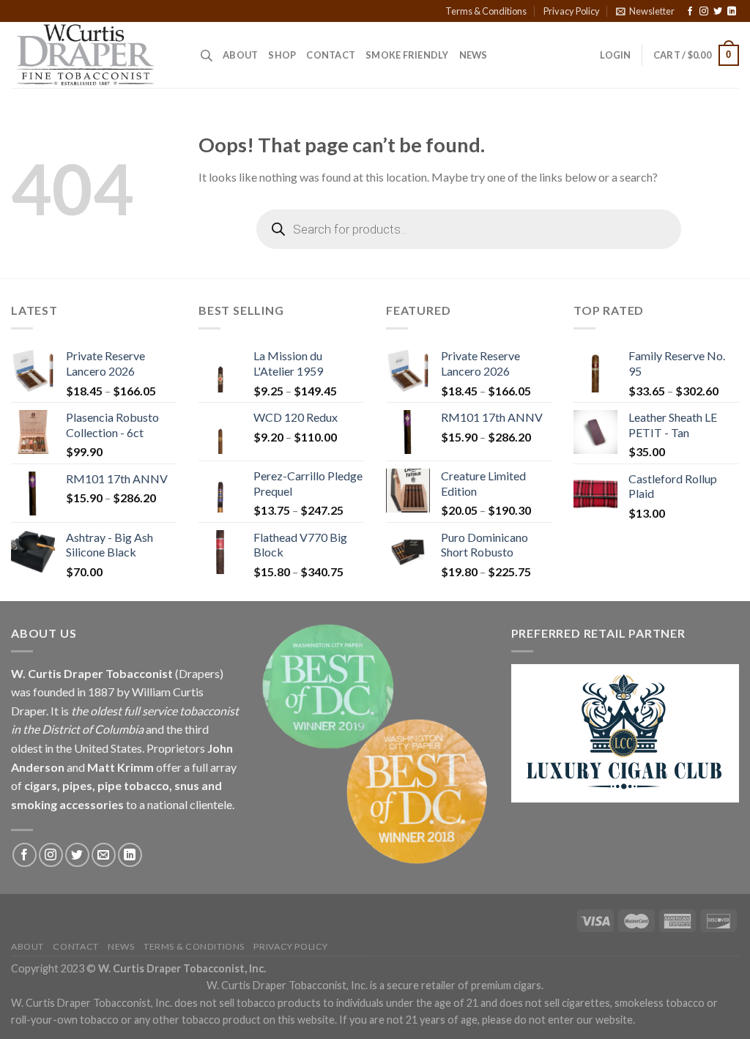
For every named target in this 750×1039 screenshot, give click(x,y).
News (473, 55)
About (240, 55)
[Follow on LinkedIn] (731, 12)
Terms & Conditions (486, 11)
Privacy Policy (571, 11)
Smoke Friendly (407, 55)
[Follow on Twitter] (717, 12)
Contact (330, 55)
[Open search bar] (206, 55)
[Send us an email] (104, 855)
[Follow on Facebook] (690, 12)
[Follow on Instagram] (703, 12)
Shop (282, 55)
